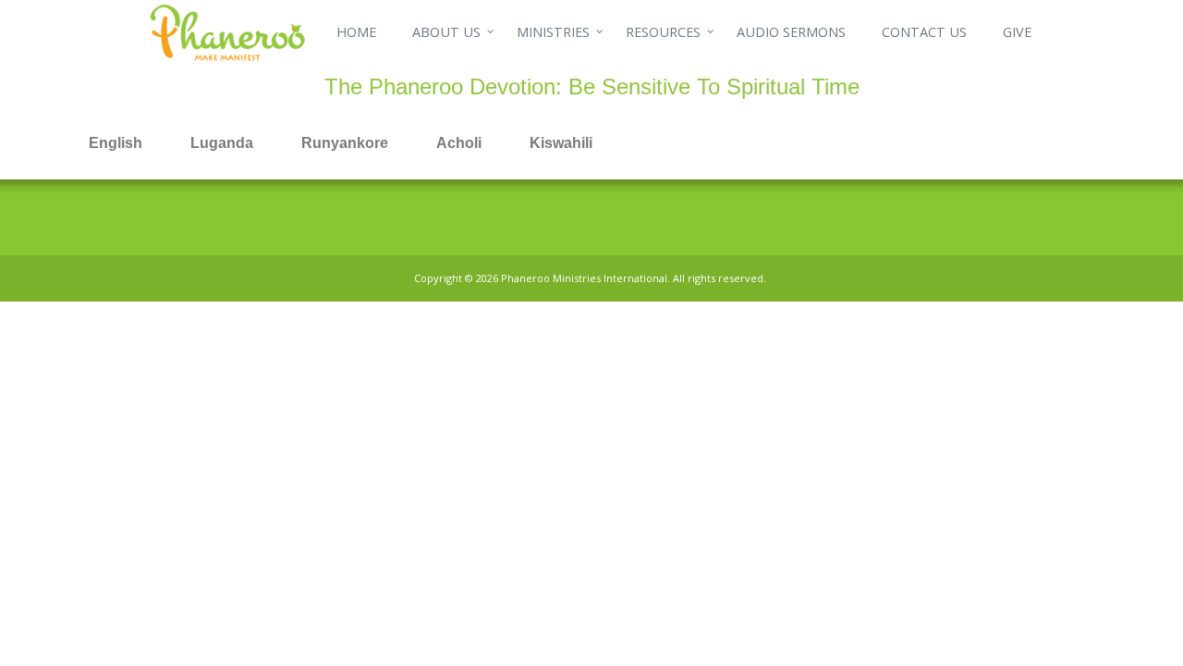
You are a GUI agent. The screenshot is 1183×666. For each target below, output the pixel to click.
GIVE (1017, 32)
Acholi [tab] (459, 143)
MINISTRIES (553, 32)
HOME (356, 32)
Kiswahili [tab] (561, 143)
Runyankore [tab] (344, 143)
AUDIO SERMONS (791, 32)
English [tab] (115, 143)
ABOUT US (446, 32)
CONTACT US (924, 32)
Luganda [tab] (221, 143)
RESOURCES (663, 32)
